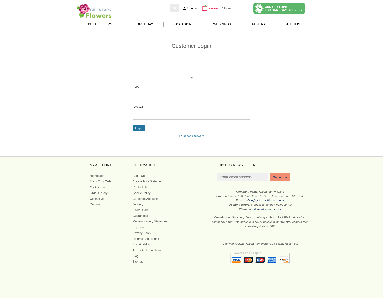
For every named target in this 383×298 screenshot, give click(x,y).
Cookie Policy (142, 193)
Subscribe (280, 177)
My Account (97, 187)
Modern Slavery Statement (150, 221)
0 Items (226, 8)
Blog (135, 256)
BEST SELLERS (100, 24)
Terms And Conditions (147, 250)
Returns (95, 204)
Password (140, 107)
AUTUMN (293, 24)
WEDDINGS (222, 24)
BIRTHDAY (145, 24)
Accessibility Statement (148, 181)
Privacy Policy (142, 233)
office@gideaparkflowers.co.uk (265, 200)
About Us (139, 175)
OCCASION (183, 24)
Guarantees (140, 215)
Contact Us (97, 198)
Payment (138, 227)
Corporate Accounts (146, 198)
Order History (99, 193)
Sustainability (141, 244)
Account (192, 8)
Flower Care (141, 210)
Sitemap (138, 261)
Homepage (97, 175)
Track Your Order (101, 181)
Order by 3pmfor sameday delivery (283, 8)
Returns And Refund (146, 238)
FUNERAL (259, 24)
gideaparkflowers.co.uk (266, 208)
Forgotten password (191, 135)
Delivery (138, 204)
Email (137, 86)
